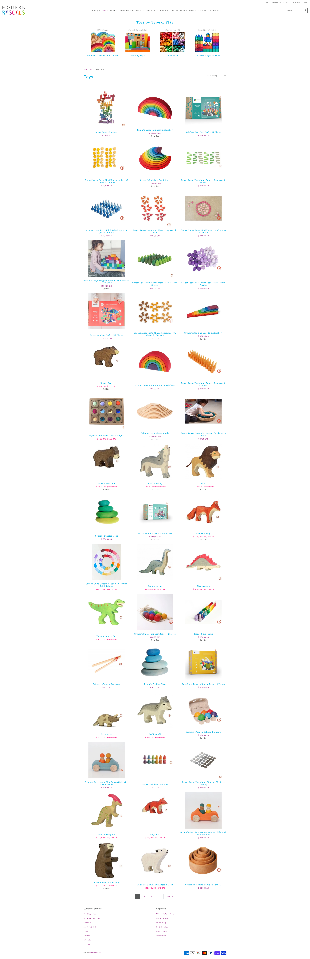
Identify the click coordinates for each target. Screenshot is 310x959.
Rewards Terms (161, 931)
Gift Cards (87, 940)
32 (160, 896)
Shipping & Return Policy (165, 914)
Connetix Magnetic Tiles (207, 42)
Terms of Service (162, 918)
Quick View (106, 113)
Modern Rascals (95, 952)
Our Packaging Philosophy (93, 918)
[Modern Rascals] (13, 10)
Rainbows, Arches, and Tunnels (103, 42)
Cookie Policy (161, 935)
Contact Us (87, 922)
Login (297, 2)
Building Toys (138, 42)
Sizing (86, 931)
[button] (95, 11)
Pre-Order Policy (162, 927)
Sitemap (87, 944)
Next (169, 896)
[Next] (221, 43)
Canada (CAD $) (278, 3)
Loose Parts (172, 42)
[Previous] (89, 43)
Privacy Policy (161, 922)
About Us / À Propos (91, 914)
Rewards (87, 935)
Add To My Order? (90, 927)
